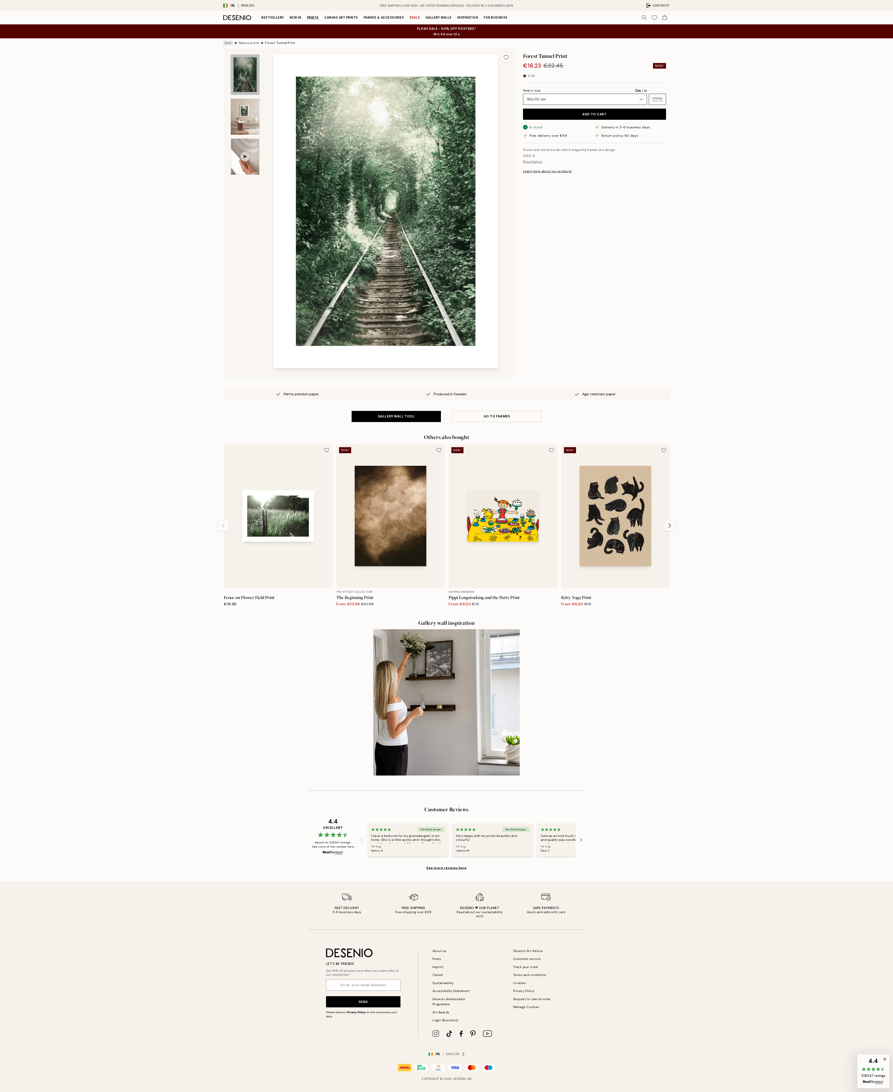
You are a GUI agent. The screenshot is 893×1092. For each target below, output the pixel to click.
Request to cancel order (532, 999)
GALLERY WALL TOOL (396, 416)
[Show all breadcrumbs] (228, 43)
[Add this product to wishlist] (506, 57)
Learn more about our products (547, 171)
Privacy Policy (356, 1012)
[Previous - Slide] (223, 525)
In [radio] (645, 90)
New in (295, 18)
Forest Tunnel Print (280, 43)
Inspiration (467, 18)
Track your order (526, 967)
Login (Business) (445, 1020)
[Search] (644, 17)
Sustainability (443, 983)
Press (437, 959)
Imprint (438, 967)
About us (439, 951)
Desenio (460, 1079)
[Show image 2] (245, 117)
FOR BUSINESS (495, 18)
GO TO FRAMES (496, 416)
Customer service (527, 959)
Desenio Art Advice (528, 951)
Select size (532, 90)
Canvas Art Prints (341, 18)
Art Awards (441, 1012)
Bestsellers (272, 18)
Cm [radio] (638, 90)
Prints (313, 18)
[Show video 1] (245, 156)
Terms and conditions (529, 975)
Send (363, 1002)
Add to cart (594, 114)
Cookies (519, 983)
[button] (657, 99)
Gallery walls (439, 18)
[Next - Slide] (669, 525)
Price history (533, 162)
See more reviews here (446, 868)
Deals (415, 18)
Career (438, 975)
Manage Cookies (526, 1007)
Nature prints (249, 43)
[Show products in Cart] (665, 17)
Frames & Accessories (383, 18)
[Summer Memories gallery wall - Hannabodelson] (446, 702)
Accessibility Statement (451, 991)
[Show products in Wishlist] (654, 17)
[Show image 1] (245, 74)
